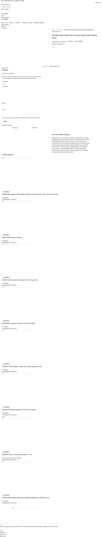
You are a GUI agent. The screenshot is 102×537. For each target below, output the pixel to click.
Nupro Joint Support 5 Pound (12, 237)
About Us (41, 510)
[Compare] (4, 188)
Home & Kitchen (68, 513)
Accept (2, 528)
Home (53, 29)
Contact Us (41, 513)
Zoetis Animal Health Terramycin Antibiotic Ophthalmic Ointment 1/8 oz (25, 498)
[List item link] (24, 515)
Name (4, 103)
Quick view (7, 188)
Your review (5, 86)
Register (57, 41)
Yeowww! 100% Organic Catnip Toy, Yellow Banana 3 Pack (22, 366)
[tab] (45, 66)
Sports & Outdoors (69, 515)
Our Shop (41, 515)
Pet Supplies (59, 29)
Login (53, 41)
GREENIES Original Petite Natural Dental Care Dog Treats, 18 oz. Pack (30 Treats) (30, 194)
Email (4, 109)
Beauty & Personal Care (70, 510)
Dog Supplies (11, 458)
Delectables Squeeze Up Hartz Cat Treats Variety (18, 323)
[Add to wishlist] (11, 188)
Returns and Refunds (43, 520)
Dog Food (4, 458)
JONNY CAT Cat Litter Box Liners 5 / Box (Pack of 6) (20, 280)
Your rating (5, 81)
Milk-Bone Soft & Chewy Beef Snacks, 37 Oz (17, 454)
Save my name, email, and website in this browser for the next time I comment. (21, 117)
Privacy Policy (42, 517)
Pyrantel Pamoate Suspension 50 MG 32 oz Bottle (19, 410)
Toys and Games (68, 520)
